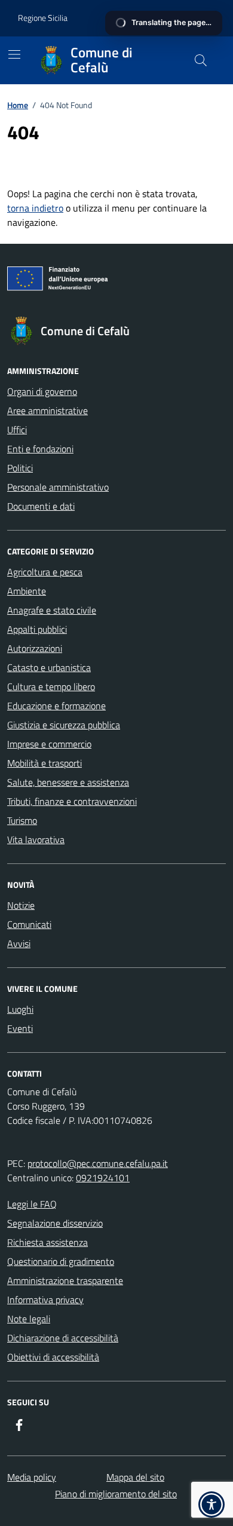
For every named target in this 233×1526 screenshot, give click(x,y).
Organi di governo (42, 391)
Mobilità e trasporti (44, 763)
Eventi (20, 1028)
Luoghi (20, 1009)
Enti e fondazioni (40, 449)
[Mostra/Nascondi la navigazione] (14, 54)
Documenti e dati (41, 506)
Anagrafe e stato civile (51, 610)
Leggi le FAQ (32, 1204)
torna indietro (35, 208)
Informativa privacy (45, 1299)
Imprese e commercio (49, 744)
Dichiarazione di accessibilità (62, 1338)
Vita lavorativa (36, 839)
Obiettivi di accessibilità (53, 1357)
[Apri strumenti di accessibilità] (211, 1504)
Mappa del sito (135, 1477)
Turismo (22, 820)
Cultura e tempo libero (51, 686)
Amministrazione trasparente (65, 1280)
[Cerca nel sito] (200, 60)
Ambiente (26, 591)
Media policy (31, 1477)
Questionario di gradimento (60, 1261)
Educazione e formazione (56, 705)
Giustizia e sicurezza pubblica (63, 725)
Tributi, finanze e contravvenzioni (72, 801)
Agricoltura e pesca (44, 572)
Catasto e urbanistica (49, 667)
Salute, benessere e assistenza (68, 782)
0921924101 (103, 1177)
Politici (20, 468)
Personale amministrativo (58, 487)
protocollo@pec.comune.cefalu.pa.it (97, 1163)
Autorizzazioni (34, 648)
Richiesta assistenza (47, 1242)
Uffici (17, 429)
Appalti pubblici (37, 629)
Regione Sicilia (43, 17)
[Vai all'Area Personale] (193, 18)
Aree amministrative (47, 410)
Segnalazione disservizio (55, 1223)
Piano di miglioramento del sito (116, 1494)
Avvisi (18, 943)
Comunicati (29, 924)
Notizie (21, 905)
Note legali (28, 1318)
